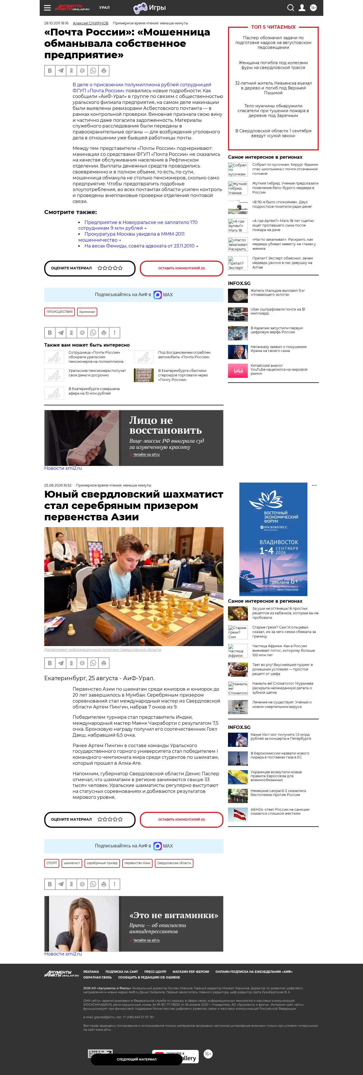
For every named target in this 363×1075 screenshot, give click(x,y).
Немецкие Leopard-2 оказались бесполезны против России (278, 793)
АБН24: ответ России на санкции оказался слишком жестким (280, 812)
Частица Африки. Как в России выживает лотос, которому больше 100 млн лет (283, 650)
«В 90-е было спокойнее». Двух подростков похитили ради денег (282, 204)
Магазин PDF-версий (191, 972)
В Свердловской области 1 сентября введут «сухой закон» (273, 133)
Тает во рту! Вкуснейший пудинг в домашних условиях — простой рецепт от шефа (282, 669)
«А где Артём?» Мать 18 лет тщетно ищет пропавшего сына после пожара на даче (283, 225)
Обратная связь (97, 977)
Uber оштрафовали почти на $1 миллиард (278, 311)
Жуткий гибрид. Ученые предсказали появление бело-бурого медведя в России (285, 187)
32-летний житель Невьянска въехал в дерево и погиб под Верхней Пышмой (273, 88)
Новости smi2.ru (63, 468)
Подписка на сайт (121, 972)
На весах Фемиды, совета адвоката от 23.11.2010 (140, 246)
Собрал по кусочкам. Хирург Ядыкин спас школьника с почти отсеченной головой (285, 169)
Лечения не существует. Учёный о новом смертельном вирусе (282, 704)
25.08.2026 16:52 (57, 485)
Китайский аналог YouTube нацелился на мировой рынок (279, 370)
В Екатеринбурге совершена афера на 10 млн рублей (94, 391)
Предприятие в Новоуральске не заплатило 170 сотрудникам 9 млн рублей (138, 225)
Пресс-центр (155, 972)
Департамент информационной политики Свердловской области (102, 649)
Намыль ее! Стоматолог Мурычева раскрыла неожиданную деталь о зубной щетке (282, 688)
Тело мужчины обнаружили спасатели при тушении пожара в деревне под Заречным (273, 111)
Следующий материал (137, 1059)
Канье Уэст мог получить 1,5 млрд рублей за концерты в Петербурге (281, 737)
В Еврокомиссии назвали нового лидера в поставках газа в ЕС (280, 755)
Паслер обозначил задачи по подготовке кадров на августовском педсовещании (273, 42)
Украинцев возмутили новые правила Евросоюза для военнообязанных (276, 776)
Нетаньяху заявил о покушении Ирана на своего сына (279, 349)
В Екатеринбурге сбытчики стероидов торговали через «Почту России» (183, 375)
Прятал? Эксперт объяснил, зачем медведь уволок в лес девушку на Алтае (282, 262)
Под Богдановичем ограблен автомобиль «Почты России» (184, 354)
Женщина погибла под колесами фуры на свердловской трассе (273, 65)
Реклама (91, 972)
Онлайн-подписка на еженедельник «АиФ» (254, 972)
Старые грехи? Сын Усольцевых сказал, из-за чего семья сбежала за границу (284, 631)
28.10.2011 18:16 (56, 23)
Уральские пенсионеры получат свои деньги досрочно (97, 372)
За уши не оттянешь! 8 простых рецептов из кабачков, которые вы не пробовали (285, 613)
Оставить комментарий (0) (181, 268)
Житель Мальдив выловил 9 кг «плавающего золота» (278, 293)
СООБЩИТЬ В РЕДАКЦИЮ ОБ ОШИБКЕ (149, 977)
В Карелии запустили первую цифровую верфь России (277, 330)
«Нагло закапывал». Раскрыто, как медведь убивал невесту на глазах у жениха (284, 244)
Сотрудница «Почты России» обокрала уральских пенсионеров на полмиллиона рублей (83, 359)
